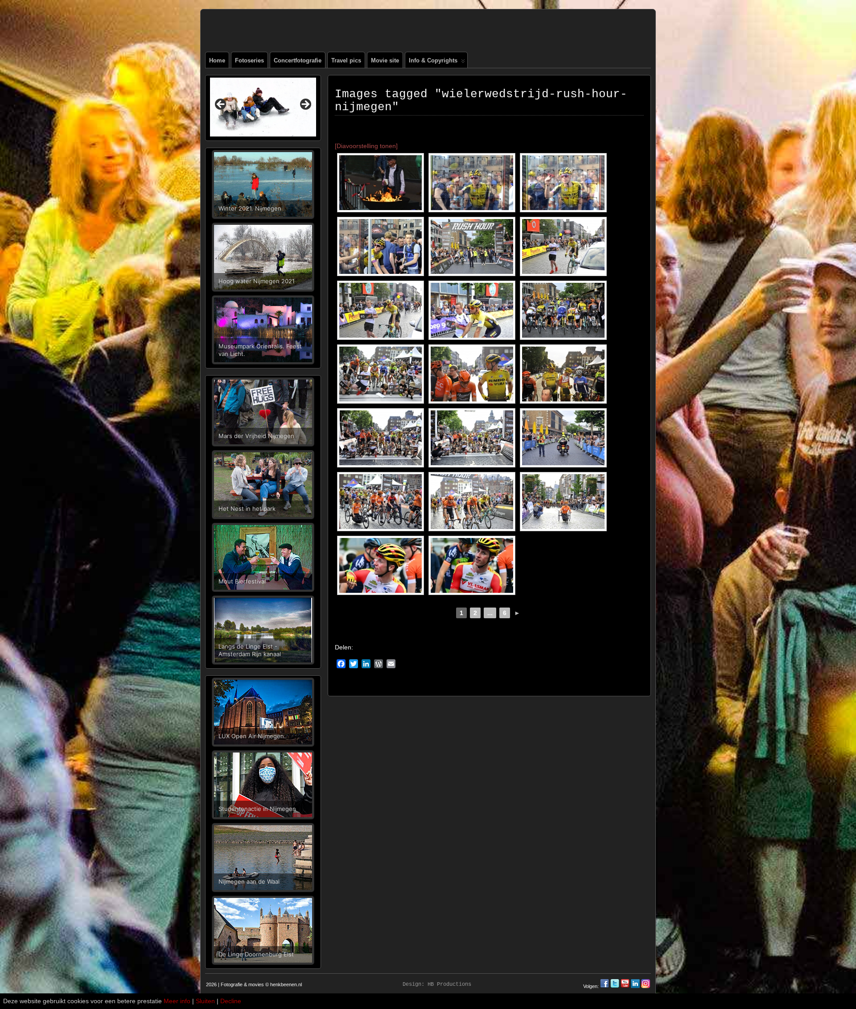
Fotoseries (249, 60)
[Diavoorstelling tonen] (366, 145)
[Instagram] (645, 986)
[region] (263, 107)
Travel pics (346, 60)
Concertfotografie (297, 60)
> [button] (305, 105)
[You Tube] (625, 986)
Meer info (177, 1001)
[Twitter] (615, 986)
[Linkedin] (635, 986)
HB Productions (449, 984)
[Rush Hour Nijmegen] (380, 182)
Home (217, 60)
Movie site (385, 60)
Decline (230, 1001)
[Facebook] (605, 986)
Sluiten (205, 1001)
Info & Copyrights (433, 60)
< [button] (221, 105)
